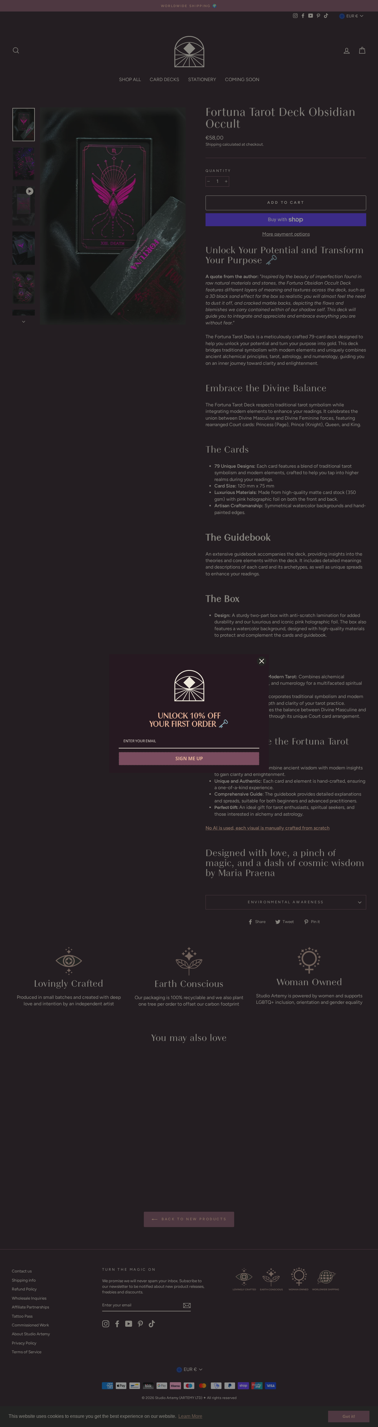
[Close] (262, 661)
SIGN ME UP (189, 758)
